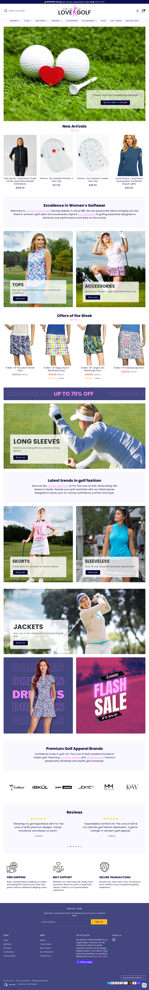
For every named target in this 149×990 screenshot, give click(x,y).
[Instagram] (123, 975)
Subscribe (124, 967)
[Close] (142, 935)
